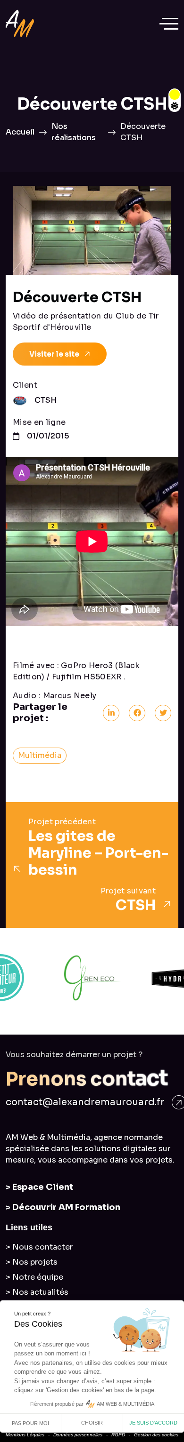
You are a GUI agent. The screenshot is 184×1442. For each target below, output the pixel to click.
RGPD (118, 1434)
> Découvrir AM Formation (63, 1207)
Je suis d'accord (153, 1423)
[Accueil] (20, 23)
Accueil (20, 132)
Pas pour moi (30, 1423)
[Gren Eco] (92, 977)
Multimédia (39, 755)
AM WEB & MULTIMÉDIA (125, 1404)
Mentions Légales (25, 1434)
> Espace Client (39, 1187)
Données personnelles (77, 1434)
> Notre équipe (34, 1277)
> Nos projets (32, 1262)
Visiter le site (54, 354)
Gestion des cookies (156, 1434)
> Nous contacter (39, 1247)
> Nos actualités (37, 1292)
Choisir (92, 1423)
